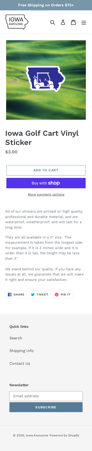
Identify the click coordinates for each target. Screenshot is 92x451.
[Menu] (84, 22)
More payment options (46, 194)
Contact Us (19, 363)
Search (15, 338)
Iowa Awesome (37, 435)
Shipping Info (21, 350)
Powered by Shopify (64, 435)
